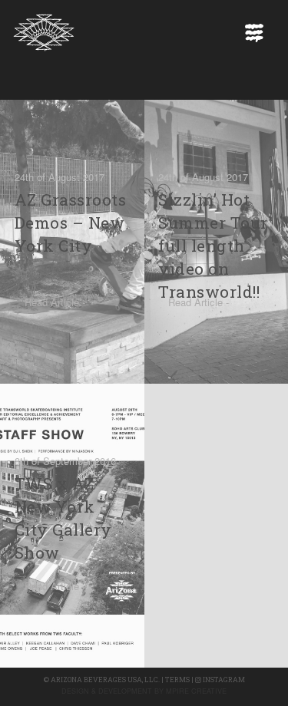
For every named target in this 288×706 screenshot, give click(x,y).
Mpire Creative (196, 691)
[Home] (43, 28)
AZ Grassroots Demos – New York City (71, 222)
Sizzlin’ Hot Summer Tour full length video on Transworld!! (213, 245)
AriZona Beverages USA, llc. (105, 679)
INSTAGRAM (223, 679)
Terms (177, 679)
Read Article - (55, 302)
